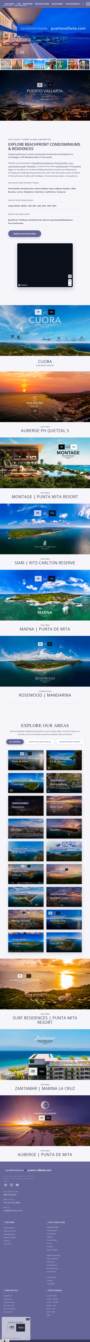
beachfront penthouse (42, 163)
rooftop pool (61, 166)
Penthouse (23, 220)
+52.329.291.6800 (12, 1202)
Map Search (8, 1312)
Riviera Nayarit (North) (70, 742)
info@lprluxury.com (13, 1210)
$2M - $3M (46, 206)
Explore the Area (10, 1231)
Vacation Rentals (10, 1237)
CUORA (45, 361)
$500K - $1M (26, 206)
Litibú (73, 189)
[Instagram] (11, 1185)
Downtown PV (52, 1265)
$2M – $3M (51, 1312)
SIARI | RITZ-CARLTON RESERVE (45, 562)
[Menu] (87, 4)
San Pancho (51, 1234)
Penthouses (8, 1299)
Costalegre (51, 1284)
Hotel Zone (51, 1262)
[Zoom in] (70, 281)
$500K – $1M (51, 1305)
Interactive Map (9, 1234)
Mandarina (29, 192)
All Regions (15, 742)
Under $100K (51, 1296)
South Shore (51, 1271)
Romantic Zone (52, 1268)
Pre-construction (9, 1309)
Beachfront (8, 1296)
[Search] (83, 4)
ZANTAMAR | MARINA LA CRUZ (45, 1088)
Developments (9, 1228)
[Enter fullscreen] (70, 276)
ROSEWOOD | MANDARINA (45, 695)
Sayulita (66, 189)
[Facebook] (6, 1185)
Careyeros (61, 192)
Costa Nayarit (52, 1230)
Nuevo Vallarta (55, 189)
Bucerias (50, 1246)
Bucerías (31, 166)
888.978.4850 (10, 1194)
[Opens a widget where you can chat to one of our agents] (16, 1328)
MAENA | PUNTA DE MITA (45, 629)
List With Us (8, 1244)
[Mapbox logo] (23, 285)
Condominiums (9, 1302)
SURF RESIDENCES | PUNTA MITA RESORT (45, 1020)
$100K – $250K (52, 1299)
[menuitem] (10, 4)
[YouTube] (17, 1185)
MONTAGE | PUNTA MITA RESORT (45, 496)
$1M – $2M (51, 1309)
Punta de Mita (61, 163)
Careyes (50, 1280)
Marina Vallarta (41, 189)
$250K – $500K (52, 1302)
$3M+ (54, 206)
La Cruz (20, 192)
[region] (45, 265)
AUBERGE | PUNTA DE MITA (45, 1154)
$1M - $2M (37, 206)
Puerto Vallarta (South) (40, 742)
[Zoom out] (70, 284)
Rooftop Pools (9, 1305)
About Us (7, 1241)
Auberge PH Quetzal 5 (45, 430)
